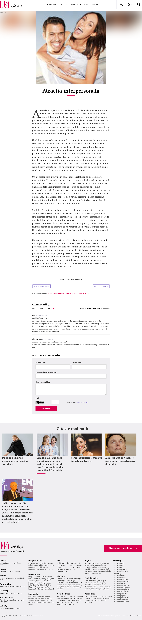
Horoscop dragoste (120, 569)
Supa (97, 565)
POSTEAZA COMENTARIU (42, 308)
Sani (42, 598)
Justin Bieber (46, 585)
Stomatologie (71, 581)
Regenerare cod (82, 402)
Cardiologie (67, 585)
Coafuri (31, 598)
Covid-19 (103, 600)
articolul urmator (101, 286)
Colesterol (60, 583)
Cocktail (95, 567)
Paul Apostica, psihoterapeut (72, 279)
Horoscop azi (117, 567)
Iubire (41, 565)
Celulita (42, 600)
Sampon (31, 600)
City (86, 4)
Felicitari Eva (5, 584)
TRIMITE (46, 408)
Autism (106, 589)
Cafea (92, 565)
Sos (108, 563)
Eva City (3, 606)
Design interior (99, 585)
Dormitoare (89, 585)
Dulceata (102, 565)
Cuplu (36, 565)
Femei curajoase (97, 589)
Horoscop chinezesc (120, 571)
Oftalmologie (76, 585)
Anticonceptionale (71, 583)
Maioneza (101, 569)
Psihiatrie (60, 589)
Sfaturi (3, 575)
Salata (87, 565)
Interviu (96, 596)
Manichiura (49, 598)
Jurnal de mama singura (102, 587)
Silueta (70, 602)
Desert (94, 569)
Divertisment (34, 574)
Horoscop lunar (118, 575)
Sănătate (61, 576)
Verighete (60, 569)
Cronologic (105, 308)
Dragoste (31, 563)
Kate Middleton (46, 577)
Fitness (63, 596)
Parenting (88, 587)
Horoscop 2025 (118, 565)
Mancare (88, 563)
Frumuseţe (33, 594)
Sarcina (59, 579)
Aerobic (72, 598)
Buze (37, 600)
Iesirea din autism (95, 598)
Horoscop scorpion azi (121, 587)
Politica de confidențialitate (106, 616)
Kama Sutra (32, 567)
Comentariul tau (43, 382)
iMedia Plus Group (20, 616)
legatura (57, 293)
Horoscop (76, 4)
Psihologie (77, 579)
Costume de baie (69, 565)
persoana (81, 293)
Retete (64, 4)
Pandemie (88, 602)
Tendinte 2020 (62, 571)
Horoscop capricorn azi (121, 585)
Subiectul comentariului (46, 372)
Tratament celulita (39, 602)
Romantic (39, 563)
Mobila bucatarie (91, 581)
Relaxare (80, 596)
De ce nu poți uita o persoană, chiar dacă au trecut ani (15, 460)
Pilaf (107, 569)
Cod (37, 398)
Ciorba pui (102, 571)
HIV (71, 587)
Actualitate (90, 594)
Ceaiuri (65, 579)
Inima (71, 579)
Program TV (44, 587)
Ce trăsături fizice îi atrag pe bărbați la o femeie (86, 459)
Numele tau (41, 362)
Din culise (88, 596)
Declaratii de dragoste (45, 569)
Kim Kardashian (34, 579)
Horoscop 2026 (118, 563)
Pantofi (79, 565)
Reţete (88, 560)
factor (87, 293)
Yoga (58, 598)
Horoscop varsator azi (121, 591)
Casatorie (47, 565)
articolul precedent (41, 286)
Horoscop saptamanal (121, 601)
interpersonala (71, 293)
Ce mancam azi (95, 573)
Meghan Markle (34, 577)
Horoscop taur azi (119, 583)
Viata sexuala (48, 563)
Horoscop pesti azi (120, 593)
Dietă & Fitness (63, 594)
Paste (94, 563)
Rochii (34, 596)
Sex (53, 565)
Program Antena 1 (47, 589)
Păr (29, 596)
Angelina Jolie (41, 581)
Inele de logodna (75, 567)
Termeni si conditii (122, 616)
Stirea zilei (103, 596)
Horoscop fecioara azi (121, 581)
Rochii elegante (62, 567)
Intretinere (65, 598)
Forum (95, 4)
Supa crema (102, 567)
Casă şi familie (91, 578)
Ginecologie (61, 581)
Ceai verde (65, 587)
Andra (48, 583)
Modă (59, 560)
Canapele (102, 583)
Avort (58, 587)
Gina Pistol (37, 585)
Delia (30, 585)
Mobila (95, 583)
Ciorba (99, 563)
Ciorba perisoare (91, 571)
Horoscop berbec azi (120, 599)
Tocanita (88, 567)
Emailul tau (77, 362)
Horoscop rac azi (119, 577)
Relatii (30, 565)
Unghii (39, 596)
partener (50, 293)
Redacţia (132, 616)
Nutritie (67, 600)
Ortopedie (76, 587)
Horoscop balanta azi (121, 597)
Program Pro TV (34, 589)
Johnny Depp (45, 579)
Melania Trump (34, 587)
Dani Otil (37, 583)
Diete (58, 596)
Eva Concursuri (6, 597)
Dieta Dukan (71, 596)
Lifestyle (53, 4)
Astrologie (116, 573)
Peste (104, 563)
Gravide (88, 589)
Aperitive (88, 569)
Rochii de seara (67, 563)
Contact (139, 616)
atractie (63, 293)
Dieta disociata (62, 602)
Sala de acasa (70, 604)
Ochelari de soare (71, 569)
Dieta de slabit (76, 600)
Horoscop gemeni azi (120, 579)
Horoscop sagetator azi (121, 589)
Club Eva (4, 560)
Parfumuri (46, 596)
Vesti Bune (95, 600)
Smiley (43, 583)
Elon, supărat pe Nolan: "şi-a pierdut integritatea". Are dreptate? (120, 460)
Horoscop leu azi (119, 595)
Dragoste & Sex (35, 560)
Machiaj (37, 598)
